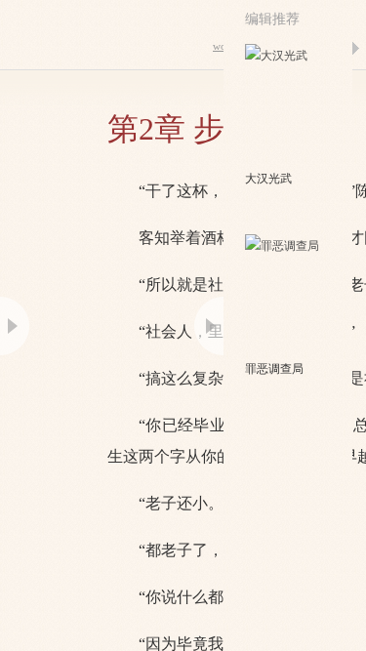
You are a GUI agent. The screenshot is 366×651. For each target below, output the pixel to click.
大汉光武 (268, 178)
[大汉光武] (289, 105)
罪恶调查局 (274, 369)
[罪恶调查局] (289, 295)
